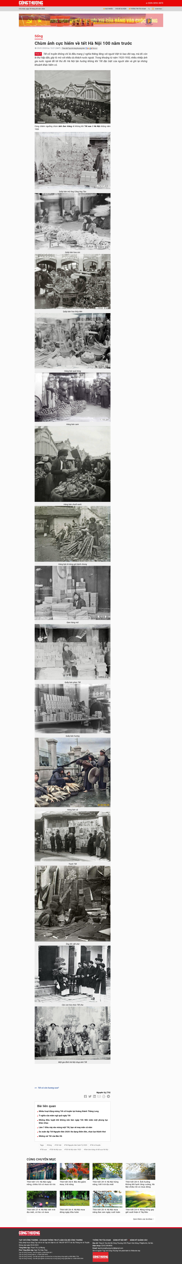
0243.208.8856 (106, 1246)
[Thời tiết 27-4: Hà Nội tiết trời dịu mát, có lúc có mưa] (42, 1200)
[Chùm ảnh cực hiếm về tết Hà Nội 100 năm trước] (72, 97)
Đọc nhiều (109, 9)
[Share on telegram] (108, 1096)
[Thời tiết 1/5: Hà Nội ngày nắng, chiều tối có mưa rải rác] (42, 1172)
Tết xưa (44, 1150)
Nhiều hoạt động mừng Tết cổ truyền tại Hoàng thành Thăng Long (69, 1111)
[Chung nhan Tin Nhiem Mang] (100, 1257)
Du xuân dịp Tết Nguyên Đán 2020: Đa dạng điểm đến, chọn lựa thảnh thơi (72, 1132)
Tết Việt (58, 1145)
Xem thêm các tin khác (142, 1219)
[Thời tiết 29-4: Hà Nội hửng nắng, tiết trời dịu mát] (107, 1172)
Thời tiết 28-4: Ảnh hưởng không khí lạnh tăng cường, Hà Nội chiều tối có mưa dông (140, 1184)
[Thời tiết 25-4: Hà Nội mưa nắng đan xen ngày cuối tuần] (107, 1200)
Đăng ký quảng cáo (138, 1240)
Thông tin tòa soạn (138, 9)
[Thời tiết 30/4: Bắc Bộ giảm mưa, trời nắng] (75, 1172)
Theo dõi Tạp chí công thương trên (73, 48)
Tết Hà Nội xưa (56, 1150)
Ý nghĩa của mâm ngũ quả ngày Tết (54, 1115)
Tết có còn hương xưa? (48, 1088)
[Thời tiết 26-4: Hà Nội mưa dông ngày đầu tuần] (75, 1198)
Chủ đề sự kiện (120, 9)
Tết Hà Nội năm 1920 (73, 1150)
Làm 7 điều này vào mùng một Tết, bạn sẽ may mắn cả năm (65, 1127)
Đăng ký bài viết (120, 1240)
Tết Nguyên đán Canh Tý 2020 (76, 1145)
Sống (39, 36)
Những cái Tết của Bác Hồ (50, 1136)
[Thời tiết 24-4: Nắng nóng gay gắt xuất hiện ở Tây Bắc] (140, 1200)
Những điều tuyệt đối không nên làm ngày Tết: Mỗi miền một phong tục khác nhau (73, 1121)
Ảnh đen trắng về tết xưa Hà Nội (96, 1150)
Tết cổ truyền (95, 1145)
